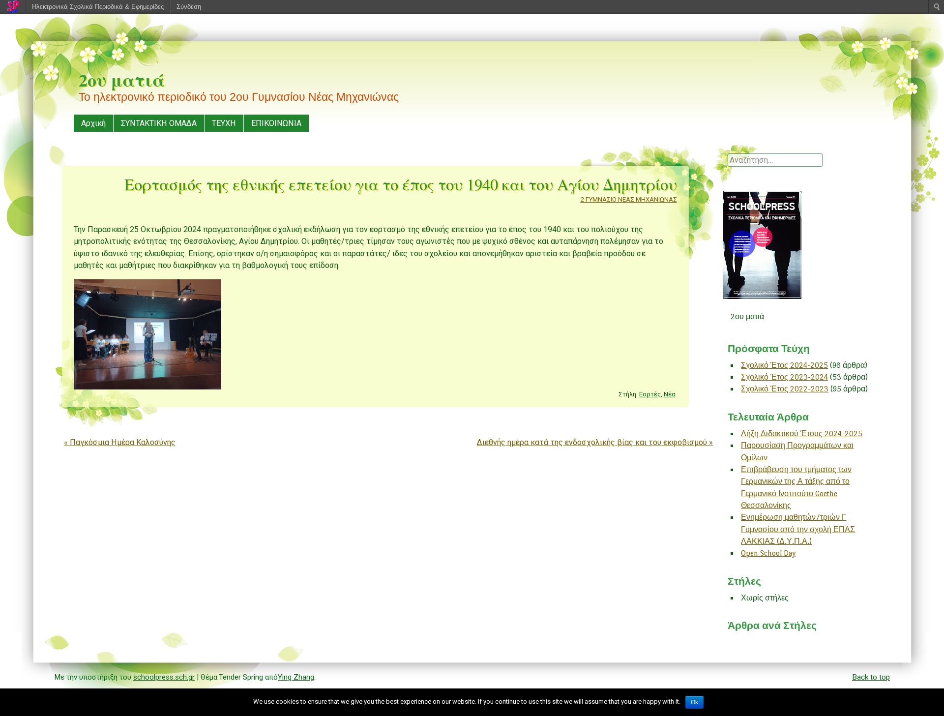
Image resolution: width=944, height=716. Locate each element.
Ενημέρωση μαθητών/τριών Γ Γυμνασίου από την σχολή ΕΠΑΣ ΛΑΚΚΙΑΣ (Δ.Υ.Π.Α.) (798, 529)
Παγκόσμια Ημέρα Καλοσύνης (120, 442)
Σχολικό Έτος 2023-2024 (784, 377)
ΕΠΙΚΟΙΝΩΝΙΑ (276, 123)
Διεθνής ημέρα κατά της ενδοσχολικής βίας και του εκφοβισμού (595, 442)
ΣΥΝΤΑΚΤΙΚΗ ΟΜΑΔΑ (159, 123)
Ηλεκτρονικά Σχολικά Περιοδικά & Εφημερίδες (98, 6)
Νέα (670, 394)
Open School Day (768, 553)
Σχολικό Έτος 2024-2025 (784, 365)
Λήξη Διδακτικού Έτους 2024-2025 (801, 433)
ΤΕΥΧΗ (224, 123)
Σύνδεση (189, 6)
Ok (694, 702)
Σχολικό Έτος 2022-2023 (784, 389)
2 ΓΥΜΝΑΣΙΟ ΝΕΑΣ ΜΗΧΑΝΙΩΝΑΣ (629, 199)
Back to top (871, 677)
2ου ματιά (122, 79)
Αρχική (93, 123)
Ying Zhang (296, 677)
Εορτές (650, 394)
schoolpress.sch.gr (164, 677)
